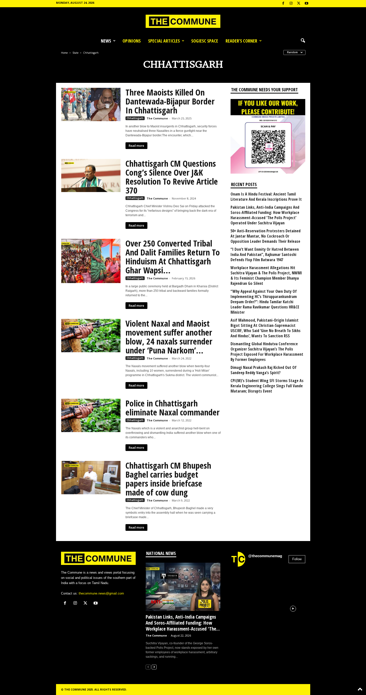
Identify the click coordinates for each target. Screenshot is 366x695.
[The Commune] (183, 21)
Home (64, 52)
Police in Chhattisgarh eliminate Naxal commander (172, 407)
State (75, 52)
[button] (302, 40)
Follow (297, 559)
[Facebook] (283, 3)
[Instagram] (291, 3)
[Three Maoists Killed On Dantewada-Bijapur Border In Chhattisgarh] (91, 104)
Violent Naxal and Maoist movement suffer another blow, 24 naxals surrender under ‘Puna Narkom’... (168, 337)
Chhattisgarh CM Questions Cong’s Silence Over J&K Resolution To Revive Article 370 (171, 177)
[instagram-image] (242, 583)
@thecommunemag (265, 556)
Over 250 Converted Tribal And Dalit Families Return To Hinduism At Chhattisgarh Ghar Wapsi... (172, 257)
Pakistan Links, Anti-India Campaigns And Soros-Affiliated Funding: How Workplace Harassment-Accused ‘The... (183, 623)
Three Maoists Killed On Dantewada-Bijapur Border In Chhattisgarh (170, 101)
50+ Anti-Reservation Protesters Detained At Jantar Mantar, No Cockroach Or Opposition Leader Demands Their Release (266, 236)
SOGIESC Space (204, 41)
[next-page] (154, 666)
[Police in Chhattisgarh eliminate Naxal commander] (91, 415)
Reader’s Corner (241, 41)
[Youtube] (306, 3)
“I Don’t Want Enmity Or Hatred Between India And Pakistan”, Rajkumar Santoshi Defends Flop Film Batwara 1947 (265, 254)
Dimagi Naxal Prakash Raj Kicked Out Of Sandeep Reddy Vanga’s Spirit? (264, 370)
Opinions (131, 41)
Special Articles (164, 41)
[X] (299, 3)
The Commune (157, 118)
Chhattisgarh (135, 118)
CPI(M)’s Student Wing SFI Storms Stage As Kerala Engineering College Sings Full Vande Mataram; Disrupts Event (267, 386)
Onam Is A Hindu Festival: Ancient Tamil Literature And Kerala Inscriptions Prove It (266, 197)
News (106, 41)
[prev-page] (148, 666)
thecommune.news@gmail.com (101, 593)
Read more (136, 146)
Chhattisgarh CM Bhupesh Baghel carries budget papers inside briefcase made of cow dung (168, 479)
